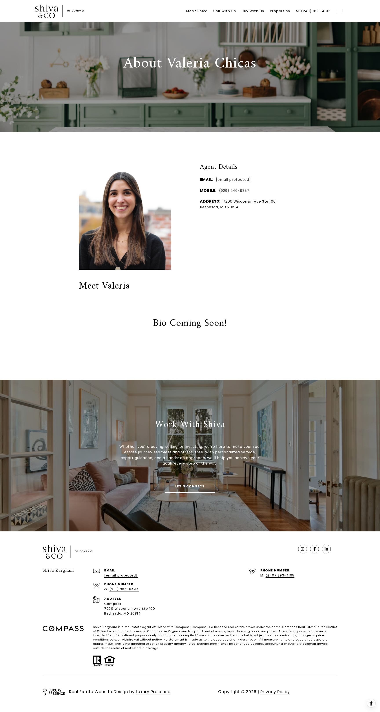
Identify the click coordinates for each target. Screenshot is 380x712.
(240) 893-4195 (280, 575)
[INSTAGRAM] (302, 549)
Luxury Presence (153, 691)
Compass (199, 627)
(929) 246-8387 (234, 190)
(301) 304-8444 (124, 589)
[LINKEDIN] (326, 549)
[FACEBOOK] (314, 549)
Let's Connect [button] (190, 486)
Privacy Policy (275, 691)
